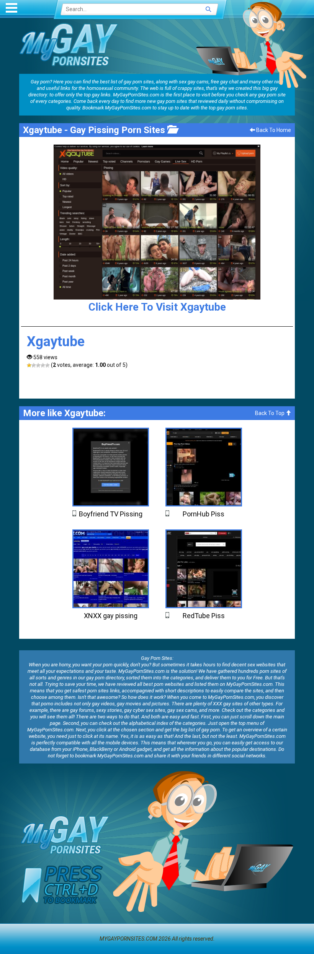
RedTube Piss (204, 616)
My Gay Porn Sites (69, 44)
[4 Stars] (43, 365)
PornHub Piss (203, 514)
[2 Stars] (33, 365)
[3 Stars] (38, 365)
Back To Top (270, 413)
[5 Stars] (47, 365)
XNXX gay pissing (110, 616)
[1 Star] (29, 365)
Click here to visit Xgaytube (157, 307)
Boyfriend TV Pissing (110, 514)
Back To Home (273, 130)
